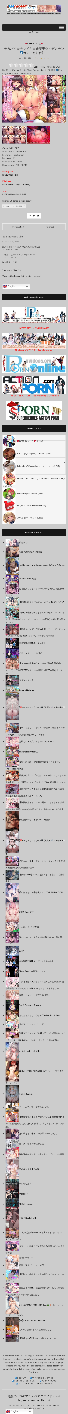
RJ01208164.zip (10, 175)
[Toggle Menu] (61, 27)
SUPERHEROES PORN (25, 1381)
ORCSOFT (20, 206)
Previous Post (18, 227)
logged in (18, 276)
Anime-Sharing (35, 1408)
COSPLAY (22, 1378)
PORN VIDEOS (49, 1381)
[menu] (34, 479)
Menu (35, 32)
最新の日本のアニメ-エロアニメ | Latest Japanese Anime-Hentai (34, 1398)
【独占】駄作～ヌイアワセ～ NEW (18, 254)
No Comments (42, 58)
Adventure (8, 206)
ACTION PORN (26, 1384)
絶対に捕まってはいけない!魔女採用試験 (21, 246)
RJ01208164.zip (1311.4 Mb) (16, 184)
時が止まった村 (9, 262)
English (11, 286)
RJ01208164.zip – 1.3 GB (14, 194)
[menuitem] (34, 437)
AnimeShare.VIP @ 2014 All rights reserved (34, 1405)
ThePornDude (44, 1384)
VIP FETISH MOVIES (42, 1378)
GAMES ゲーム (34, 44)
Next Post (50, 227)
